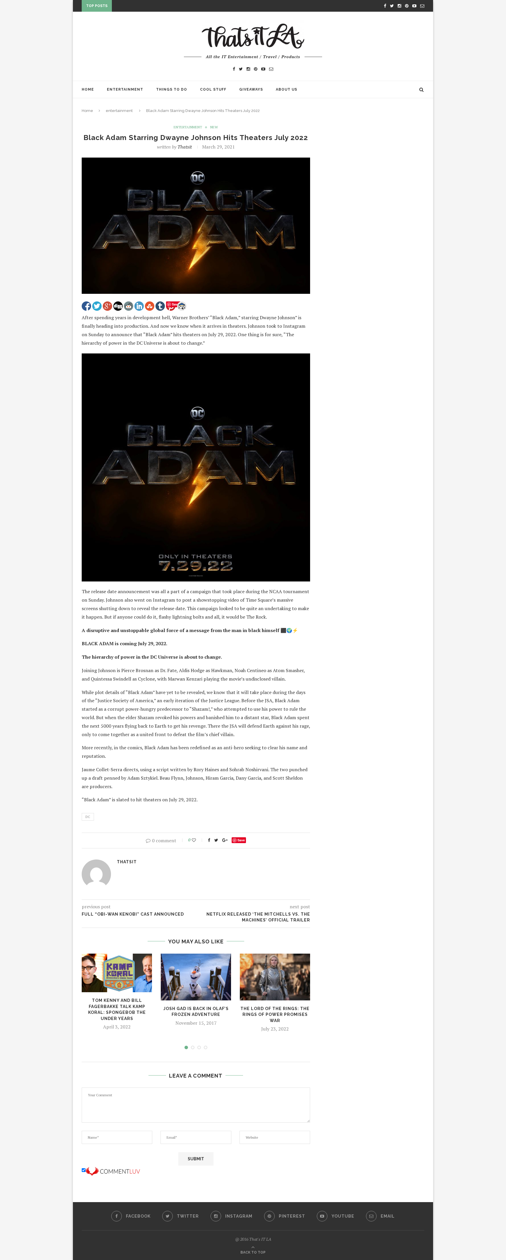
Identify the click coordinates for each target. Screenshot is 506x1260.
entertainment (119, 110)
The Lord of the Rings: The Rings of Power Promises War (275, 1014)
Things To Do (171, 89)
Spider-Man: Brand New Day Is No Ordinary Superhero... (176, 7)
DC (88, 817)
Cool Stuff (213, 89)
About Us (286, 89)
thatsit (184, 147)
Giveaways (251, 89)
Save (241, 840)
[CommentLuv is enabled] (113, 1170)
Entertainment (125, 89)
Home (88, 89)
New (214, 127)
